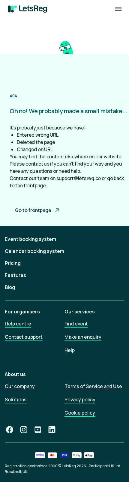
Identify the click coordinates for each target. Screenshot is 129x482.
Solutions (16, 399)
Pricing (13, 263)
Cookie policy (79, 412)
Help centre (18, 323)
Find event (76, 323)
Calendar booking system (34, 251)
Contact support (24, 337)
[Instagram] (23, 429)
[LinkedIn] (52, 429)
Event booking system (30, 239)
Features (15, 275)
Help (69, 350)
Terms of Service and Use (93, 386)
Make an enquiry (82, 337)
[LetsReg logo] (27, 9)
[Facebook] (9, 429)
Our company (20, 386)
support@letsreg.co (78, 178)
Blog (10, 287)
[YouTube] (38, 429)
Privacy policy (79, 399)
